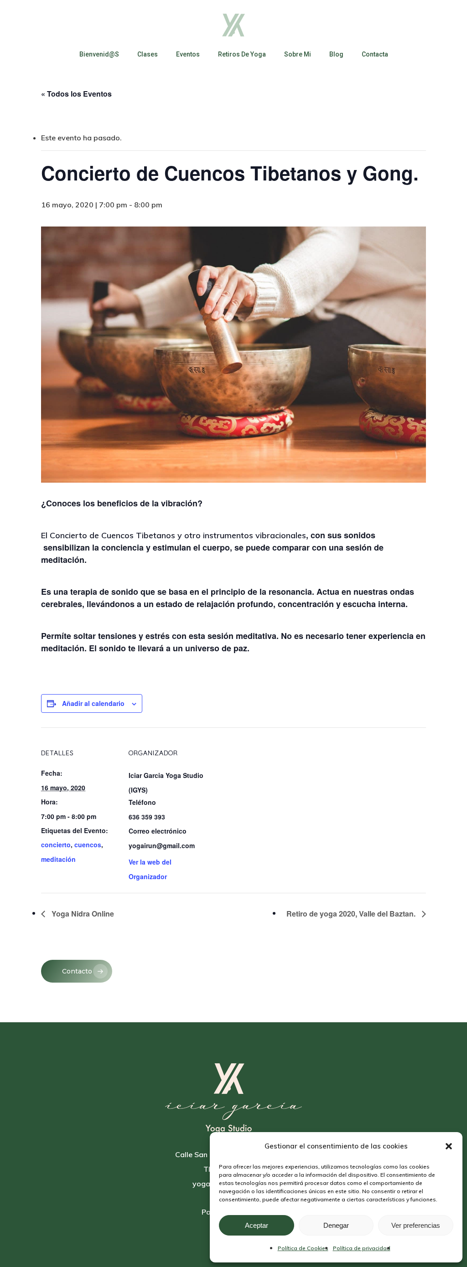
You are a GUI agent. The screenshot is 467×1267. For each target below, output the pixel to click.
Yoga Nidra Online (82, 913)
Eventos (188, 54)
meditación (58, 859)
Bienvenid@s (99, 54)
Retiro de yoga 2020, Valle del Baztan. (351, 913)
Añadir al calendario (93, 703)
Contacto (77, 971)
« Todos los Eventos (76, 93)
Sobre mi (297, 54)
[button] (448, 1146)
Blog (336, 54)
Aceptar (256, 1225)
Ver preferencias (415, 1225)
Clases (147, 54)
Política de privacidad (361, 1248)
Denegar (336, 1225)
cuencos (87, 844)
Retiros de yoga (242, 54)
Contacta (375, 54)
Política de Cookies (303, 1248)
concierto (56, 844)
